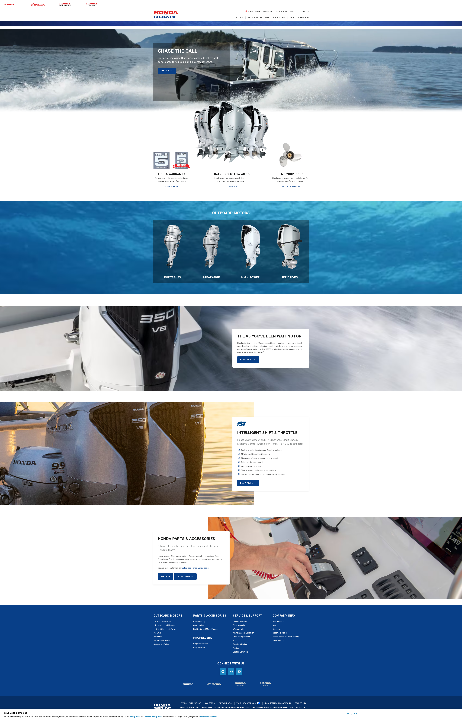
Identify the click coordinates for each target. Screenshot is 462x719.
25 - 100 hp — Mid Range (164, 625)
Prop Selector (199, 647)
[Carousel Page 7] (210, 95)
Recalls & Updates (240, 644)
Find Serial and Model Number (206, 629)
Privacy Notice (226, 703)
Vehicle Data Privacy (191, 703)
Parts (164, 576)
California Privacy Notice (153, 716)
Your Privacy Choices (247, 703)
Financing (268, 11)
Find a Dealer (254, 11)
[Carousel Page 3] (177, 95)
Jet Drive (157, 633)
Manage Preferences (355, 713)
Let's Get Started (289, 186)
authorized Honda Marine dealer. (195, 568)
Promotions (281, 11)
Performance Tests (162, 640)
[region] (231, 714)
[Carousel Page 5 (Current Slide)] (194, 95)
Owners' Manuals (240, 621)
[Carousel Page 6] (202, 95)
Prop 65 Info (301, 703)
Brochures (158, 637)
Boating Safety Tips (241, 652)
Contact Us (237, 648)
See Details (229, 186)
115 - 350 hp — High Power (165, 629)
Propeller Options (200, 644)
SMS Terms (210, 703)
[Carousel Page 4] (185, 95)
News (275, 625)
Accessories (183, 576)
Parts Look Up (199, 621)
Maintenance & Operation (243, 633)
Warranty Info (238, 629)
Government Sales (161, 644)
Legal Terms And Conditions (277, 703)
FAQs (235, 640)
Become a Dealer (280, 633)
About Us (276, 629)
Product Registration (241, 637)
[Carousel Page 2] (169, 95)
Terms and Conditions (208, 716)
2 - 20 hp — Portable (162, 621)
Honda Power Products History (286, 637)
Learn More (167, 71)
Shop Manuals (239, 625)
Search (305, 11)
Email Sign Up (278, 640)
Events (293, 11)
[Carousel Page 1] (161, 95)
